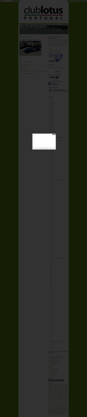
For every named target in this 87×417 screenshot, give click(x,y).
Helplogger (45, 148)
